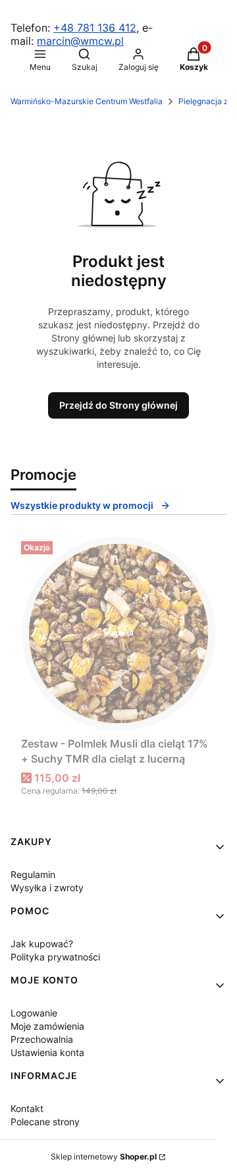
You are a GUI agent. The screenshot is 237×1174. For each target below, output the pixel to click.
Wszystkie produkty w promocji (82, 505)
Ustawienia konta (47, 1052)
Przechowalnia (42, 1039)
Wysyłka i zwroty (47, 887)
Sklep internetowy (104, 1156)
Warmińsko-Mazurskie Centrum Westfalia (87, 101)
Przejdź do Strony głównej (118, 405)
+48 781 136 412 (94, 27)
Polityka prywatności (55, 956)
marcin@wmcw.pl (80, 40)
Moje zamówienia (47, 1026)
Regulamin (33, 874)
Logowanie (34, 1012)
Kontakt (27, 1108)
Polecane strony (45, 1121)
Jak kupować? (42, 943)
